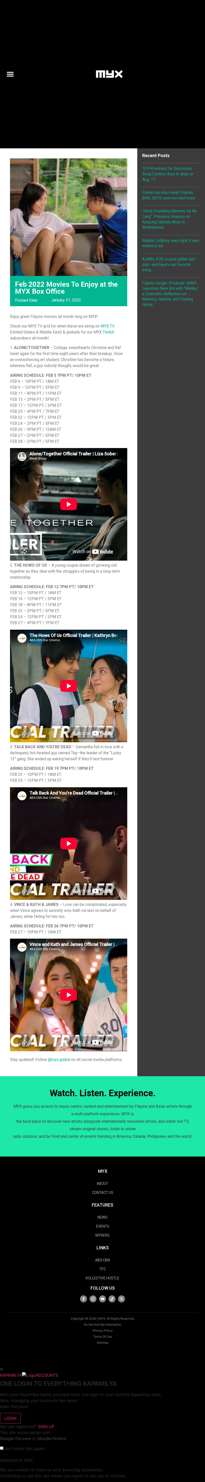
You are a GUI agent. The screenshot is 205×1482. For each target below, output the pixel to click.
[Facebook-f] (83, 1298)
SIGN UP (46, 1426)
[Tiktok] (112, 1298)
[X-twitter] (121, 1298)
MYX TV (107, 326)
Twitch (108, 332)
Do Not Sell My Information (102, 1324)
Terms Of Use (102, 1336)
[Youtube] (102, 1298)
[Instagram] (93, 1298)
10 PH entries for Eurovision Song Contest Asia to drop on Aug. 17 (168, 174)
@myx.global (59, 1059)
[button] (12, 74)
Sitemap (102, 1342)
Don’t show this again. (24, 1448)
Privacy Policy (102, 1330)
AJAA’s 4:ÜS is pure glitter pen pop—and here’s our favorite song (168, 264)
